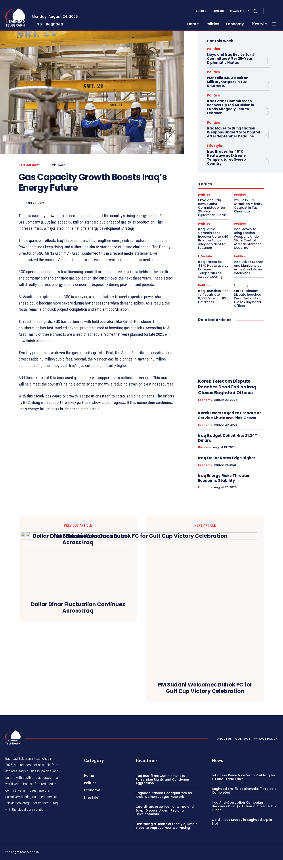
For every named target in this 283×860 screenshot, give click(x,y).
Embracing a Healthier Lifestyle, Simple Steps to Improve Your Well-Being (166, 826)
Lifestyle (214, 145)
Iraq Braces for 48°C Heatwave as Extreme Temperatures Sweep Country (226, 157)
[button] (254, 11)
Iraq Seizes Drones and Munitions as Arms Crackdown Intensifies (249, 267)
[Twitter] (276, 852)
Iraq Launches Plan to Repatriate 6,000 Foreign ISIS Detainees (213, 296)
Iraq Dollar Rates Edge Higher (226, 458)
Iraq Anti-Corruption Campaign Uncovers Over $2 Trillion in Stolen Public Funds (244, 806)
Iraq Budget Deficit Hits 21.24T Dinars (227, 438)
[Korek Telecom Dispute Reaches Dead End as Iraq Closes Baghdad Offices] (231, 350)
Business (204, 447)
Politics (213, 48)
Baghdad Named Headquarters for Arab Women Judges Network (164, 795)
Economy (29, 165)
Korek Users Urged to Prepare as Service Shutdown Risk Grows (230, 415)
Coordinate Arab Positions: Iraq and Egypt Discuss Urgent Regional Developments (165, 810)
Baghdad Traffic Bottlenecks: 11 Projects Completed (244, 791)
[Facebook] (270, 11)
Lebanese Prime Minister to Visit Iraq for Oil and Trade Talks (243, 777)
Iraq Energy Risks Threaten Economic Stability (224, 478)
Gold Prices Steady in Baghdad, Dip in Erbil (242, 822)
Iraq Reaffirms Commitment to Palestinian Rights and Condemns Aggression (163, 779)
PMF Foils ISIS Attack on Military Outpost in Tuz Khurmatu (227, 81)
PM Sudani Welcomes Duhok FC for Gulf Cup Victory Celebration (205, 688)
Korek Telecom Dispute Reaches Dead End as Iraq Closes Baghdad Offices (248, 298)
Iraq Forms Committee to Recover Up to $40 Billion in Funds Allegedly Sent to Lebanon (230, 107)
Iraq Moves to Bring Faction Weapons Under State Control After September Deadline (233, 132)
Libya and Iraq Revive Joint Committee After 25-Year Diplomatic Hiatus (230, 58)
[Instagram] (276, 11)
